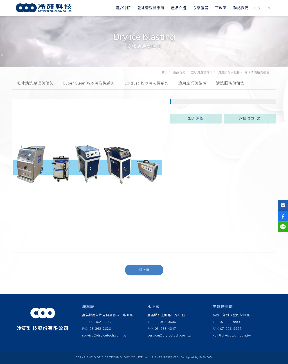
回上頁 (144, 270)
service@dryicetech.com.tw (104, 335)
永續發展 (200, 8)
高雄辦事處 (223, 306)
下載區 (221, 8)
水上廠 (153, 306)
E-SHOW (205, 357)
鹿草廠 (88, 306)
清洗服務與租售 (228, 73)
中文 (257, 8)
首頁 (165, 73)
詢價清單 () (250, 118)
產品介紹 (178, 8)
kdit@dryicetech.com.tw (232, 335)
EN (268, 8)
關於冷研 (123, 8)
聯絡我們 (241, 8)
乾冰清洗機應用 (150, 8)
